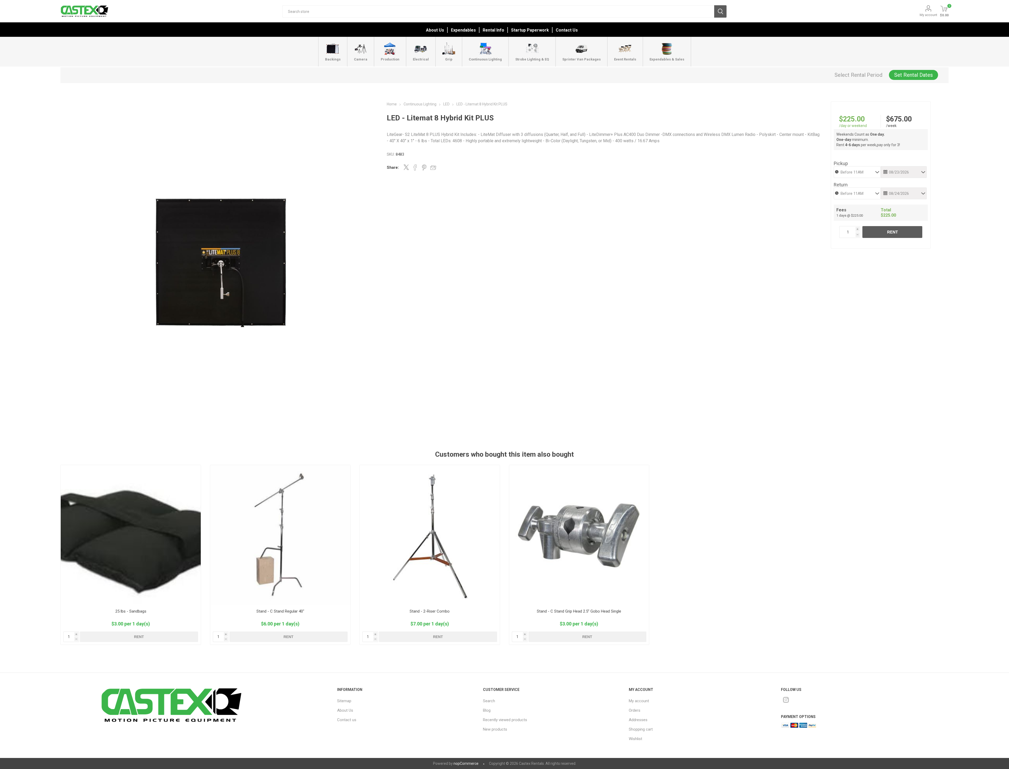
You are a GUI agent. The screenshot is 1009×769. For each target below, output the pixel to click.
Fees (841, 209)
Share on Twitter (406, 167)
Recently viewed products (505, 719)
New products (495, 729)
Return (841, 184)
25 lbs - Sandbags (130, 611)
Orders (634, 710)
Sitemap (344, 701)
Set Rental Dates (913, 75)
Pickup (841, 163)
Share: (393, 167)
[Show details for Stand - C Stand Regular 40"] (280, 535)
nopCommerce (466, 763)
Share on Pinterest (424, 167)
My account (928, 15)
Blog (487, 710)
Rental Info (493, 30)
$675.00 (899, 119)
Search (720, 11)
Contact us (346, 719)
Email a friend (433, 167)
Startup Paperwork (530, 30)
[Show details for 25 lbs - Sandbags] (131, 535)
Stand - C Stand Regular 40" (280, 611)
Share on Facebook (415, 167)
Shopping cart (641, 729)
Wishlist (635, 738)
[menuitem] (400, 701)
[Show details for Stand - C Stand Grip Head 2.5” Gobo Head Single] (579, 535)
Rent (892, 232)
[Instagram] (786, 700)
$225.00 (852, 119)
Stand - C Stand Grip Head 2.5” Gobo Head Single (579, 611)
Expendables (463, 30)
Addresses (638, 719)
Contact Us (567, 30)
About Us (435, 30)
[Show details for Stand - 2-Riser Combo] (430, 535)
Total (886, 209)
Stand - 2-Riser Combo (430, 611)
